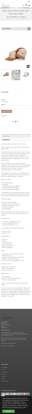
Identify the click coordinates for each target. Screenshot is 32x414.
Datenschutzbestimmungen (14, 407)
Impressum (5, 372)
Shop (8, 16)
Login (28, 1)
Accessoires (22, 16)
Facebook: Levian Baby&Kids (8, 345)
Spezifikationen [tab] (6, 139)
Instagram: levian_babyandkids (8, 343)
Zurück (4, 115)
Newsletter (4, 367)
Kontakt (4, 376)
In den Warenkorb (6, 111)
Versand (4, 374)
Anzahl (3, 104)
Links (3, 378)
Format (3, 99)
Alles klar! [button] (8, 411)
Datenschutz (5, 381)
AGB (3, 369)
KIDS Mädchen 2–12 (14, 16)
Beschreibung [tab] (5, 136)
